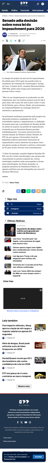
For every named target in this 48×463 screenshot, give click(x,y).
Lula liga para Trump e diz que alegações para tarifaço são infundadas (25, 258)
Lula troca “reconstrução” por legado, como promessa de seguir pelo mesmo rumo (26, 241)
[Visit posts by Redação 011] (4, 34)
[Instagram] (24, 209)
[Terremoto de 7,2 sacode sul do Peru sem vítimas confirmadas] (7, 266)
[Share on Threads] (19, 41)
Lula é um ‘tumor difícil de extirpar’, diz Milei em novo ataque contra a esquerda (27, 273)
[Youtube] (24, 213)
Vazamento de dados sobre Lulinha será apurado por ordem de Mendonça (29, 231)
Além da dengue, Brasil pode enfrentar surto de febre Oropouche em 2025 (16, 346)
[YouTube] (26, 422)
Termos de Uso (9, 459)
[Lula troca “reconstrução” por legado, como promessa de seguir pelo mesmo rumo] (7, 240)
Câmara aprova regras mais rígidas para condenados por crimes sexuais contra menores (28, 249)
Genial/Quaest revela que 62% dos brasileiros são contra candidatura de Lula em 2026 (17, 361)
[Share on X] (7, 41)
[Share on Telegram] (15, 41)
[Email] (38, 191)
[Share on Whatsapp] (11, 41)
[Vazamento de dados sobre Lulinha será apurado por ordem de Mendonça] (10, 230)
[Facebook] (18, 422)
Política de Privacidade (17, 457)
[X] (24, 204)
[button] (38, 457)
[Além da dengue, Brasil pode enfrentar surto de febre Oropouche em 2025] (40, 345)
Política (39, 328)
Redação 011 (14, 33)
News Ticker (14, 182)
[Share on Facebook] (18, 191)
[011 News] (24, 4)
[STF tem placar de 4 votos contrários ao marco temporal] (40, 375)
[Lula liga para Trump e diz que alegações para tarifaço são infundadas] (7, 257)
